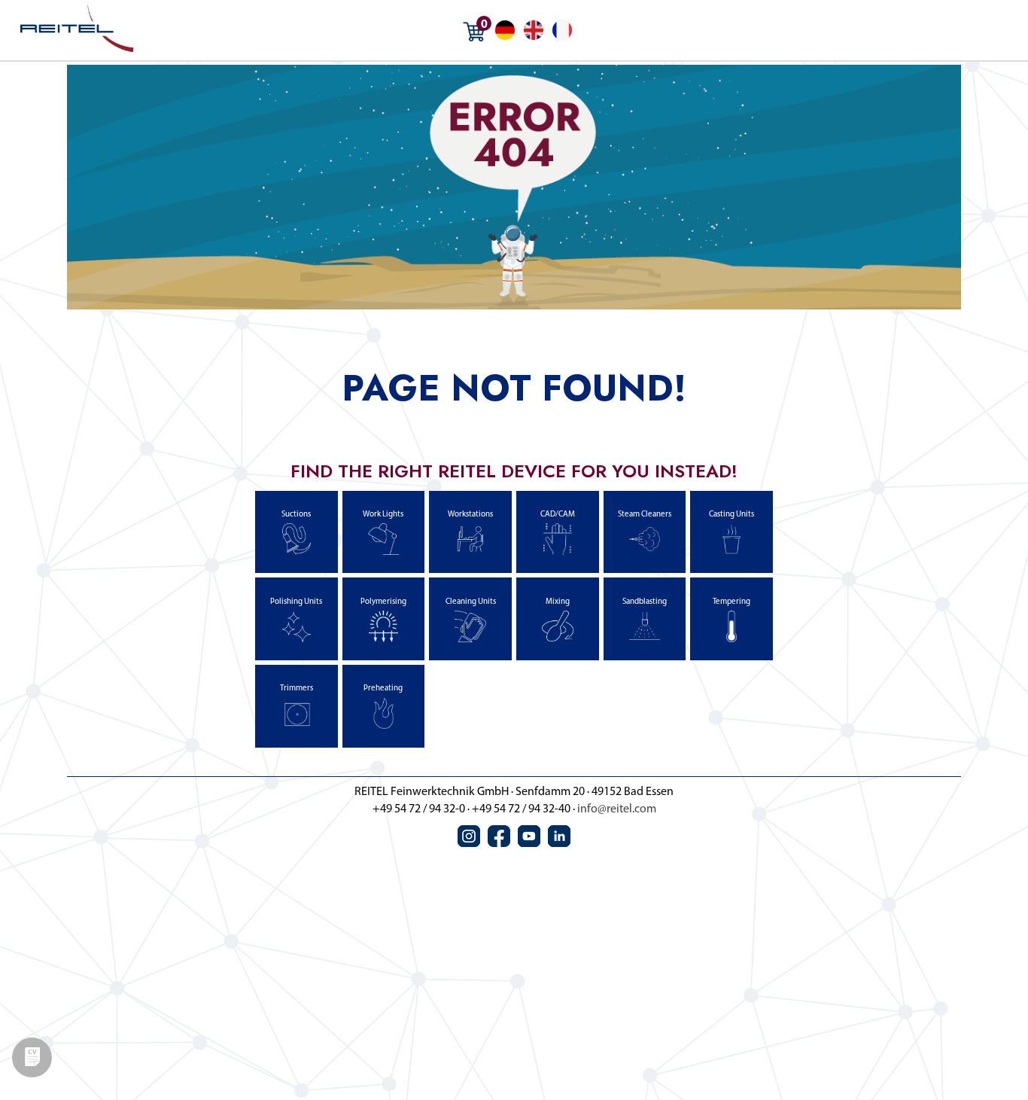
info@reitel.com (616, 809)
